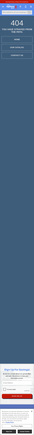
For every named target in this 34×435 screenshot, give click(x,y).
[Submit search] (29, 12)
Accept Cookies (24, 431)
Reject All (9, 431)
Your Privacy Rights (17, 426)
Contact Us (17, 55)
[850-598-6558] (25, 6)
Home (17, 39)
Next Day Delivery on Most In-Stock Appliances (17, 2)
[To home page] (11, 6)
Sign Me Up (17, 396)
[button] (3, 6)
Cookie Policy (10, 422)
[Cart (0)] (31, 6)
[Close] (32, 411)
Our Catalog (17, 47)
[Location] (20, 6)
